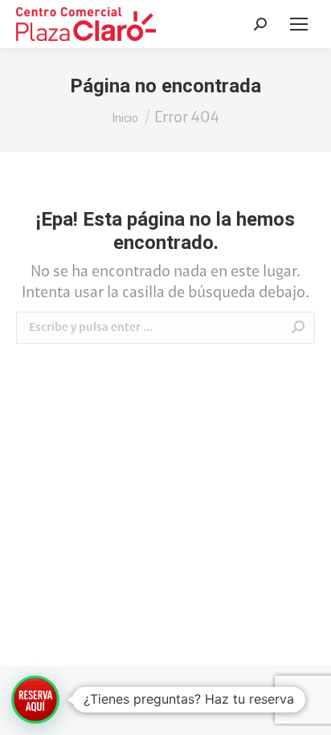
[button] (35, 700)
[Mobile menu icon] (299, 24)
